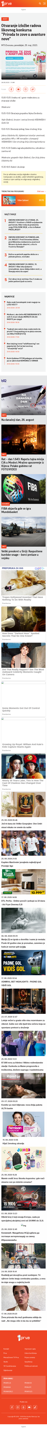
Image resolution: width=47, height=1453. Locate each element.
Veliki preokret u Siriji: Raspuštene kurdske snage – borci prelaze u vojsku (21, 555)
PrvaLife (28, 1387)
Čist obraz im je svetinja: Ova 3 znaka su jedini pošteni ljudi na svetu (25, 280)
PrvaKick (28, 1383)
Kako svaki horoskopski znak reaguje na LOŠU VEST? (23, 303)
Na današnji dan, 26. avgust (17, 419)
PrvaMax (7, 1387)
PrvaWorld (8, 1391)
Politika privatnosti (31, 1366)
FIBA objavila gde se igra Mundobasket (16, 510)
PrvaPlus (7, 1383)
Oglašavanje (8, 1370)
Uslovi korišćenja (31, 1353)
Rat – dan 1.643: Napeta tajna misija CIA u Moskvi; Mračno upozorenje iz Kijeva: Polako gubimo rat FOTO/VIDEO (22, 464)
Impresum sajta (30, 1349)
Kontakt (6, 1349)
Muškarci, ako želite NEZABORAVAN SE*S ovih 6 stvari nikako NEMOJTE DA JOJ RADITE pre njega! (24, 316)
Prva (5, 1353)
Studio (6, 1362)
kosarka (5, 504)
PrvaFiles (28, 1391)
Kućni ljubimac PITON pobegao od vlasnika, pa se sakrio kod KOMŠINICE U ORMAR (24, 359)
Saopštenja (28, 1362)
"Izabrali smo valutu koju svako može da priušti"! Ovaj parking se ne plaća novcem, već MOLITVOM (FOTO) (24, 331)
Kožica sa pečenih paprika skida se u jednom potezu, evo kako (24, 255)
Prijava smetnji (30, 1357)
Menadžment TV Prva (11, 1357)
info (4, 415)
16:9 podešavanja (10, 1366)
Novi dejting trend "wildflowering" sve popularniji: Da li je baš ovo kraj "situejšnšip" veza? (23, 346)
